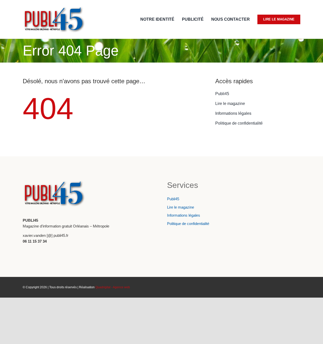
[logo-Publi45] (54, 7)
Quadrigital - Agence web (112, 287)
